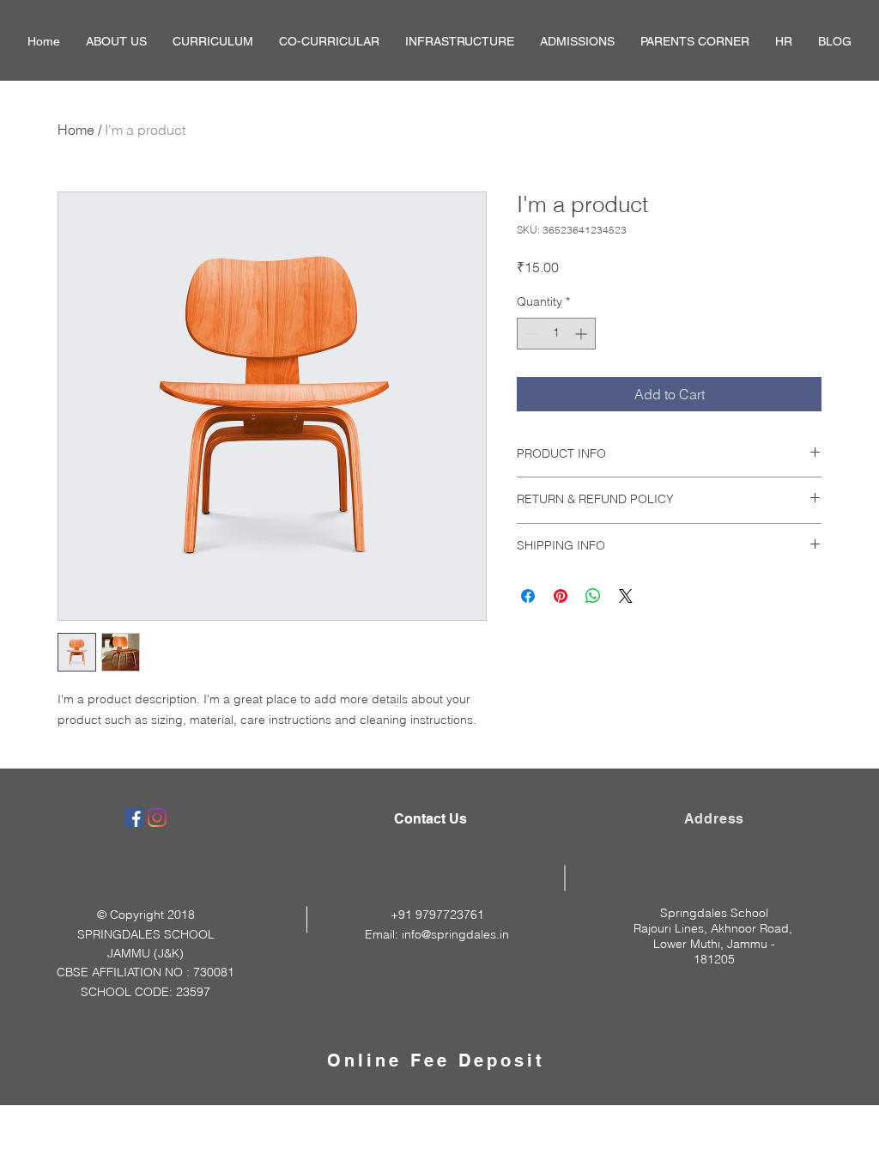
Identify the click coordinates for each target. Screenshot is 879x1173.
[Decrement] (530, 334)
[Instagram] (157, 817)
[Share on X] (625, 596)
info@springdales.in (455, 934)
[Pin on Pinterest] (560, 596)
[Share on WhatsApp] (593, 596)
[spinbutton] (556, 334)
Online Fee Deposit (436, 1060)
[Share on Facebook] (528, 596)
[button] (116, 41)
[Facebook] (133, 817)
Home (76, 129)
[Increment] (582, 334)
